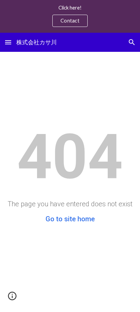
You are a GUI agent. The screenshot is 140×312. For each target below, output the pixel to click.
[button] (8, 42)
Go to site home (70, 219)
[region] (70, 16)
